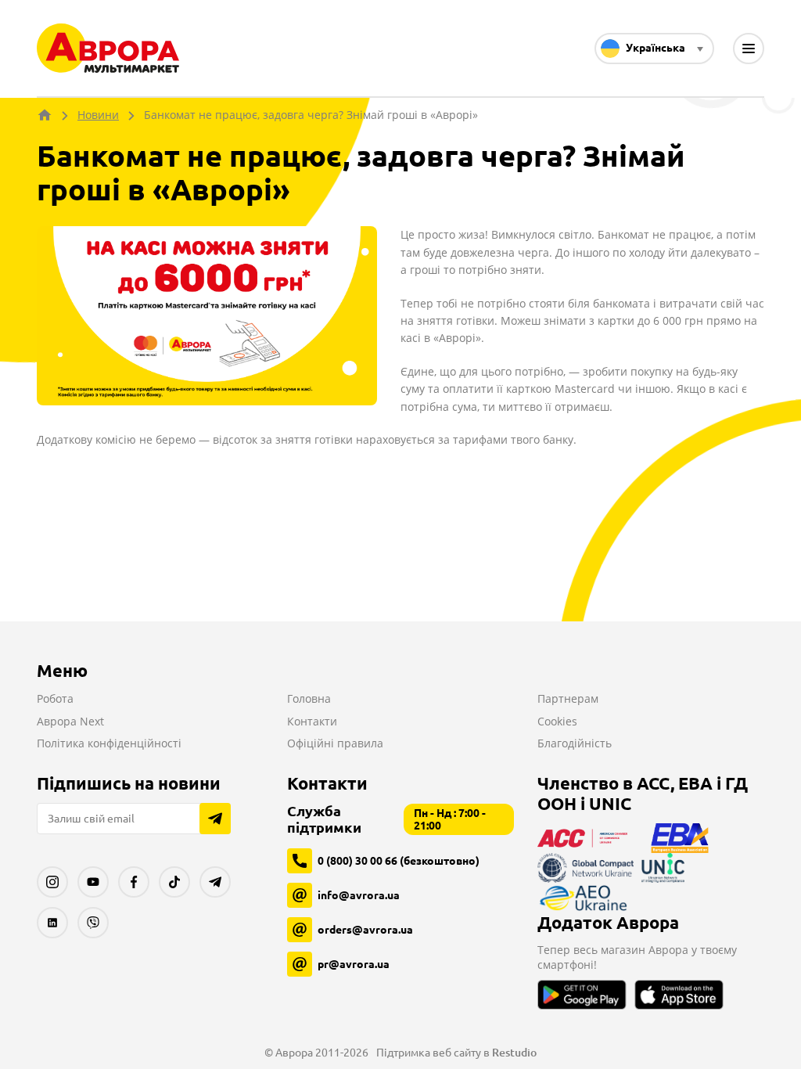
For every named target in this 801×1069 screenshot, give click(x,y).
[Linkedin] (52, 922)
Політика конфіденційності (109, 743)
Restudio (514, 1052)
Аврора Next (70, 721)
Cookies (557, 721)
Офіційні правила (335, 743)
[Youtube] (93, 882)
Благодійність (574, 743)
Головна (309, 698)
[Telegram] (215, 882)
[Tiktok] (174, 882)
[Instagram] (52, 882)
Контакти (312, 721)
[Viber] (93, 922)
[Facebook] (133, 882)
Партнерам (567, 698)
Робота (55, 698)
